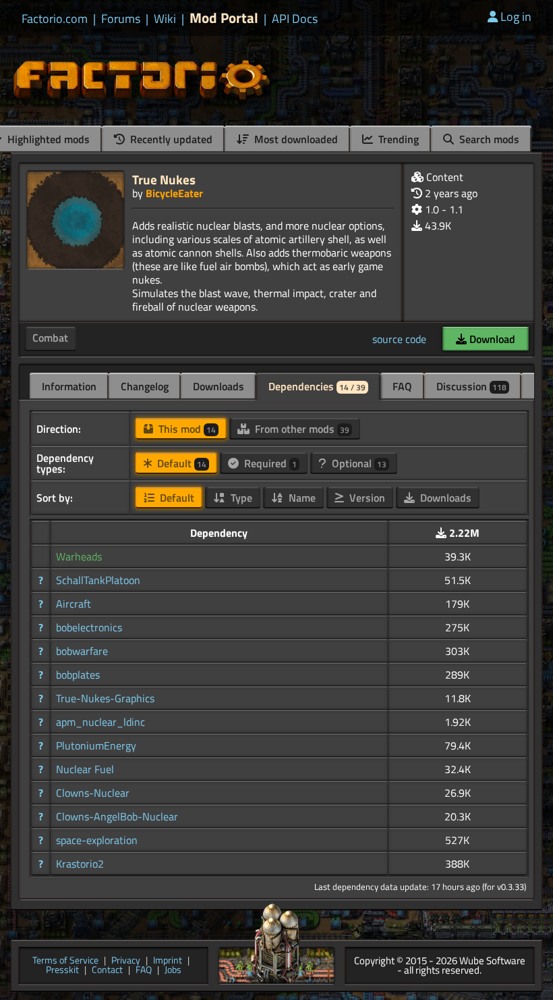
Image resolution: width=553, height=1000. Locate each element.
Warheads (79, 556)
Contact (107, 971)
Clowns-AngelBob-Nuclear (117, 816)
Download (491, 339)
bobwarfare (82, 651)
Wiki (165, 19)
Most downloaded (295, 139)
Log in (515, 16)
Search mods (488, 139)
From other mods (300, 429)
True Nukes (164, 179)
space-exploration (97, 840)
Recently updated (169, 139)
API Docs (295, 19)
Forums (120, 19)
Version (366, 498)
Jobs (173, 971)
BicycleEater (174, 193)
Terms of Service (65, 961)
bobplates (78, 674)
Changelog (145, 386)
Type (240, 498)
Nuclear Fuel (85, 769)
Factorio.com (55, 19)
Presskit (62, 971)
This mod (186, 429)
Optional (357, 463)
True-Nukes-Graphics (105, 698)
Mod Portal (224, 18)
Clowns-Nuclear (92, 793)
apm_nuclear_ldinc (100, 722)
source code (399, 339)
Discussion (471, 386)
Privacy (125, 961)
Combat (50, 338)
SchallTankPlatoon (98, 580)
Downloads (218, 386)
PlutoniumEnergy (96, 745)
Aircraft (73, 604)
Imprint (167, 961)
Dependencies (317, 386)
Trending (397, 139)
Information (69, 386)
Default (180, 463)
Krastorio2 (80, 864)
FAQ (402, 386)
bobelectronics (89, 627)
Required (269, 463)
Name (301, 498)
